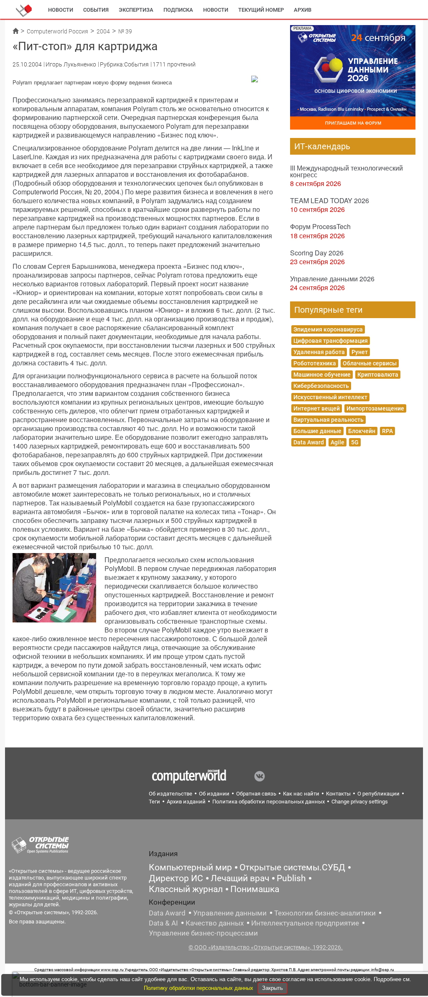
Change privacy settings (359, 801)
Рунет (360, 352)
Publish (291, 878)
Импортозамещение (375, 408)
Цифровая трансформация (330, 340)
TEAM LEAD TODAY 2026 (329, 200)
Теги (154, 801)
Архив (302, 10)
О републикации (378, 793)
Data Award (308, 442)
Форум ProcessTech (320, 226)
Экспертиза (136, 10)
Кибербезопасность (321, 385)
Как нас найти (301, 793)
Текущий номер (261, 10)
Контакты (338, 793)
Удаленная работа (319, 352)
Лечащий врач (240, 878)
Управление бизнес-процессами (203, 933)
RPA (387, 431)
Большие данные (317, 431)
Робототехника (314, 363)
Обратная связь (256, 793)
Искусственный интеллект (330, 397)
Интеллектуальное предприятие (305, 923)
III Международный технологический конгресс (346, 171)
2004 (103, 31)
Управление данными (230, 913)
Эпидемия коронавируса (328, 329)
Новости (60, 10)
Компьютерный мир (190, 867)
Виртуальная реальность (328, 419)
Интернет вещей (316, 408)
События (96, 10)
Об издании (214, 793)
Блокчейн (361, 431)
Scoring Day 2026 (317, 253)
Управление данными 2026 (332, 278)
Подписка (178, 10)
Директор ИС (176, 878)
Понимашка (254, 889)
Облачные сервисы (370, 363)
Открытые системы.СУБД (292, 867)
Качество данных (215, 923)
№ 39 (125, 31)
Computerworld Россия (57, 31)
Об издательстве (170, 793)
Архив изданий (186, 801)
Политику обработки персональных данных (199, 988)
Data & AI (163, 923)
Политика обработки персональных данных (268, 801)
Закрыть (272, 988)
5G (355, 442)
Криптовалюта (377, 374)
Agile (337, 442)
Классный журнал (186, 889)
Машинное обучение (322, 374)
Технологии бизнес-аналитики (325, 913)
